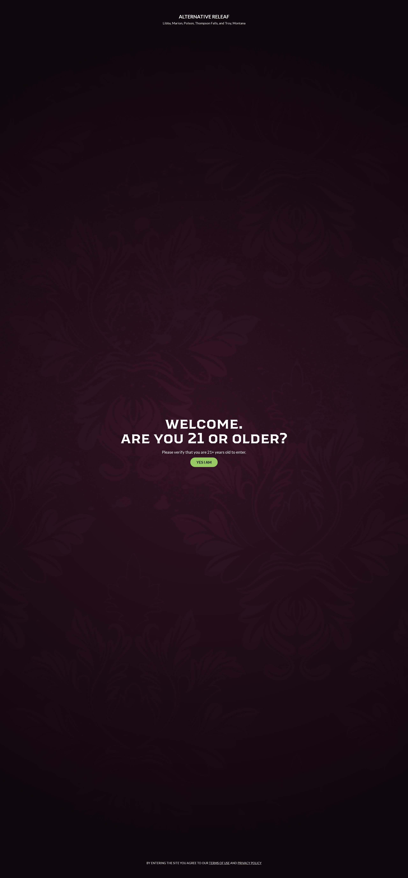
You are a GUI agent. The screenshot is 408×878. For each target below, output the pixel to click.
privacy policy (250, 863)
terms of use (219, 863)
